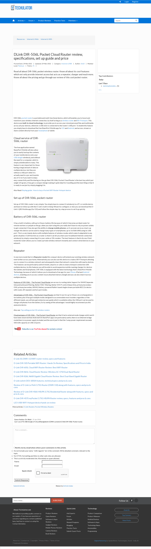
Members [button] (72, 20)
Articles (69, 519)
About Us (16, 540)
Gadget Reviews (51, 525)
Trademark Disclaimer (20, 543)
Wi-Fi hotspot (82, 120)
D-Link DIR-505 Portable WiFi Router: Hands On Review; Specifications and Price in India (52, 363)
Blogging (70, 525)
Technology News (94, 525)
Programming (92, 531)
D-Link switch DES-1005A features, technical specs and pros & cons (43, 380)
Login (127, 2)
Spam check (27, 471)
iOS (63, 128)
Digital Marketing (100, 541)
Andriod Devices (93, 519)
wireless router (68, 120)
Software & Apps (93, 522)
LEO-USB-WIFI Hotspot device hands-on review (34, 402)
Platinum (21, 66)
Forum (69, 516)
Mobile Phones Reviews (54, 528)
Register (135, 2)
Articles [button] (21, 20)
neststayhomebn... (110, 86)
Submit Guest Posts (74, 531)
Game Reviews (51, 516)
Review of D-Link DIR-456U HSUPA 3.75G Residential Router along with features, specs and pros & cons (53, 392)
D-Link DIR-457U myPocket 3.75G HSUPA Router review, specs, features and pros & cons (52, 398)
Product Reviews (44, 20)
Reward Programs (73, 522)
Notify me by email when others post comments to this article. (40, 448)
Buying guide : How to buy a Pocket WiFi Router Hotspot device (46, 190)
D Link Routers (29, 407)
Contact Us (25, 540)
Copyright (34, 540)
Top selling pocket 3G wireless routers (35, 310)
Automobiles (92, 528)
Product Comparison (95, 513)
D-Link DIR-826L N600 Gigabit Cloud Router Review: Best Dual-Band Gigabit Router (50, 376)
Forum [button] (31, 20)
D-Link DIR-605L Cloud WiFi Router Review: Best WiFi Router (41, 367)
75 (33, 66)
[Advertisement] (64, 29)
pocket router (27, 118)
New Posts (126, 520)
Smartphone (43, 130)
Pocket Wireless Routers (44, 407)
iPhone (73, 272)
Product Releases (94, 516)
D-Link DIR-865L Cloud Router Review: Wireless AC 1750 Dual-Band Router (47, 372)
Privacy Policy (44, 540)
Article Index (68, 486)
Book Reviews (50, 534)
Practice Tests (59, 20)
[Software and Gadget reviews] (21, 7)
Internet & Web (33, 39)
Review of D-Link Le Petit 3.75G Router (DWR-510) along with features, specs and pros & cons (52, 386)
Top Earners (126, 515)
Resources (21, 39)
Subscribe (57, 500)
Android (71, 128)
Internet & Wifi (46, 39)
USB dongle (18, 157)
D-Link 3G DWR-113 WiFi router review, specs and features (39, 358)
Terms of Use (54, 540)
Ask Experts (71, 513)
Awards (127, 510)
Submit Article (19, 486)
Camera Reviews (51, 531)
